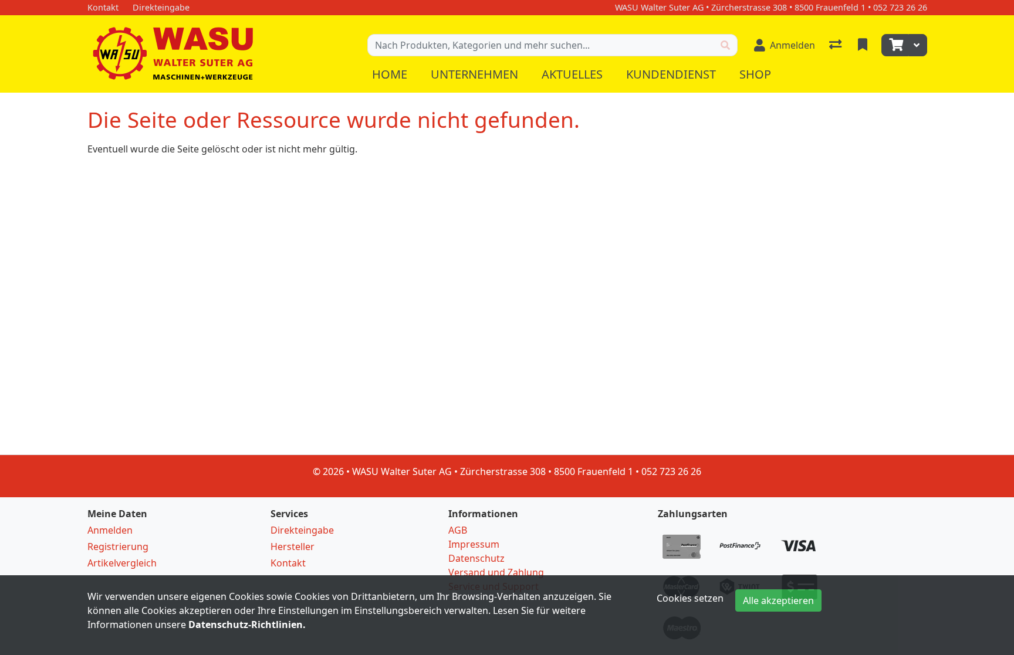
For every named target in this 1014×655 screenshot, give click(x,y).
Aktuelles (572, 74)
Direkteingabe (302, 530)
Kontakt (288, 562)
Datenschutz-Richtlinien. (247, 624)
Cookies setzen (690, 598)
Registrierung (117, 546)
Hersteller (293, 546)
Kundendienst (671, 74)
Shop (755, 74)
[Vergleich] (836, 45)
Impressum (473, 544)
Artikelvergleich (122, 562)
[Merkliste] (864, 45)
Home (389, 74)
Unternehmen (474, 74)
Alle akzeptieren (778, 600)
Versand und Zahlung (496, 572)
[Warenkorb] (894, 45)
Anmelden (110, 530)
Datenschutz (476, 558)
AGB (457, 530)
